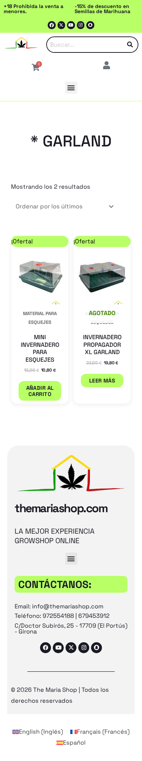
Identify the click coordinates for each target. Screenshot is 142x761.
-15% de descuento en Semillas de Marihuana (102, 9)
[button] (71, 88)
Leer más (102, 380)
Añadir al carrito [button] (40, 390)
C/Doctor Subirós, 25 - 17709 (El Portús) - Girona (71, 628)
